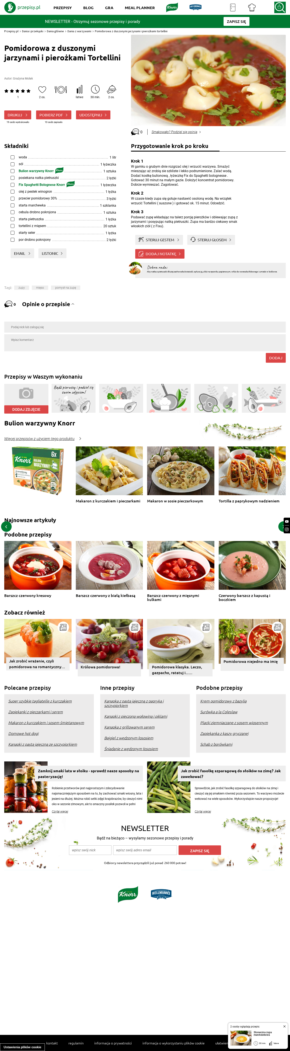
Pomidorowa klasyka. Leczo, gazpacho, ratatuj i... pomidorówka (177, 670)
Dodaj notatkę (161, 253)
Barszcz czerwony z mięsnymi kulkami (173, 597)
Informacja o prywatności (113, 1043)
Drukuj (15, 115)
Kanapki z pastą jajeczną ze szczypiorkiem (42, 744)
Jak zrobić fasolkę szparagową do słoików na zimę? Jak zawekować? (231, 773)
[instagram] (287, 529)
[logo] (22, 7)
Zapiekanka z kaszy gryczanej (224, 733)
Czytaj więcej (60, 811)
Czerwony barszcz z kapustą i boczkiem (244, 597)
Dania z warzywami (79, 31)
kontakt (52, 1043)
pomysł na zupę (65, 287)
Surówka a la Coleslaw (218, 711)
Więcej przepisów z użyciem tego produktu (39, 439)
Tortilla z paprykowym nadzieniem (249, 501)
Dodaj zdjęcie (26, 409)
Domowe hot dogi (23, 733)
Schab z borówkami (216, 744)
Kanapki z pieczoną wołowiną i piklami (135, 716)
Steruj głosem (212, 239)
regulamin (76, 1043)
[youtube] (287, 522)
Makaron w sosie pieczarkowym (175, 501)
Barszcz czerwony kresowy (27, 595)
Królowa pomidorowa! (100, 666)
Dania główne (55, 31)
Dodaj (275, 357)
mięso (40, 287)
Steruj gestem (160, 239)
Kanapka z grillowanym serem (129, 727)
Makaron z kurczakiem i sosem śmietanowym (46, 722)
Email (20, 253)
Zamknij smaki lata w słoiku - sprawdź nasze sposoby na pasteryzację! (88, 773)
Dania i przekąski (32, 31)
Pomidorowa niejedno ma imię (251, 661)
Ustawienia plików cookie (22, 1047)
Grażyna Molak (23, 78)
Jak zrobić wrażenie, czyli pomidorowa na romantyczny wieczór (35, 664)
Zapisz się (199, 850)
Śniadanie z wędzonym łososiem (131, 748)
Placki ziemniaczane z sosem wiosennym (234, 722)
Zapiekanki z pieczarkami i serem (35, 711)
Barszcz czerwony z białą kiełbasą (105, 595)
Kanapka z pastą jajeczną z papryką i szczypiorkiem (133, 703)
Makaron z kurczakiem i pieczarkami (108, 501)
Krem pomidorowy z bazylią (223, 701)
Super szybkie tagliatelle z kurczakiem (40, 701)
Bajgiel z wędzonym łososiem (128, 738)
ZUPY (21, 287)
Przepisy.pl (11, 31)
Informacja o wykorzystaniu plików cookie (173, 1043)
